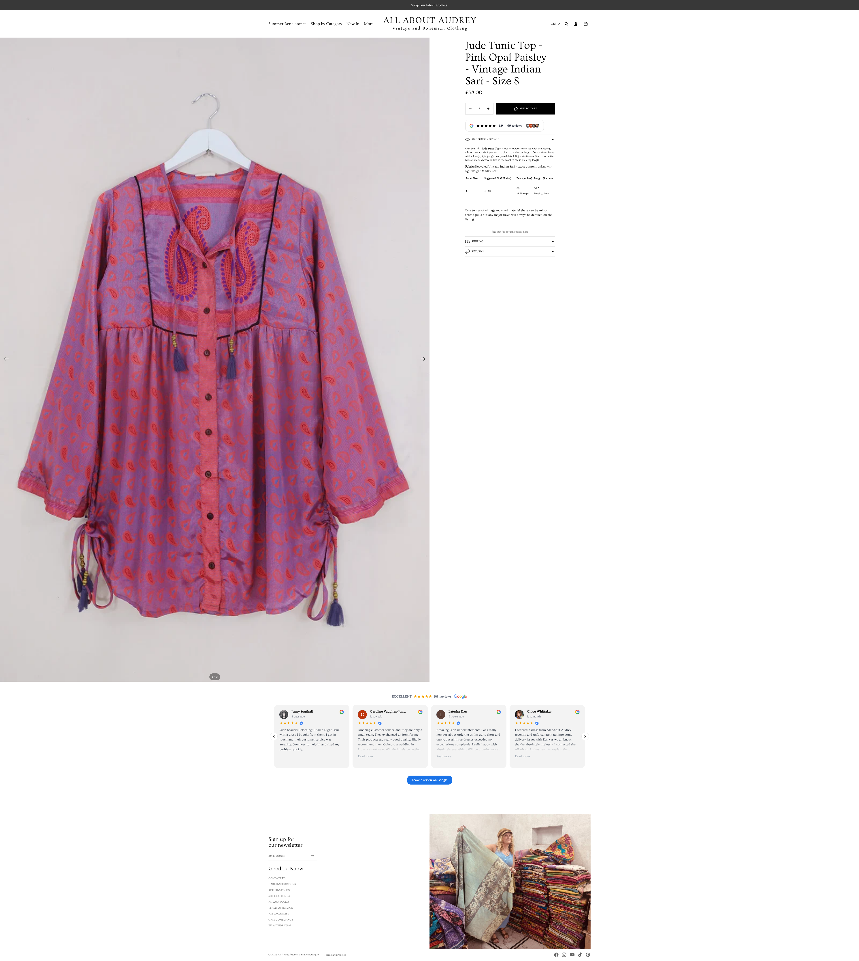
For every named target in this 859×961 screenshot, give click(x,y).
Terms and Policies (335, 954)
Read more (365, 756)
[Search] (566, 24)
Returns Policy (279, 890)
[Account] (576, 24)
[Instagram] (564, 954)
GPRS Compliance (280, 919)
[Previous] (274, 736)
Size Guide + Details (485, 139)
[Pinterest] (588, 954)
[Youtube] (572, 954)
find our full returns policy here (510, 231)
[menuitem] (369, 24)
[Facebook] (556, 954)
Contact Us (276, 878)
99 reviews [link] (514, 125)
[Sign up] (313, 856)
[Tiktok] (580, 954)
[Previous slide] (5, 360)
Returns (478, 251)
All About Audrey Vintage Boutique (298, 954)
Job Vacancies (278, 913)
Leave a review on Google (429, 780)
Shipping (477, 241)
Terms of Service (280, 907)
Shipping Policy (279, 896)
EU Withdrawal (279, 925)
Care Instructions (282, 884)
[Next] (585, 736)
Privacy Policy (278, 901)
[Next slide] (424, 360)
